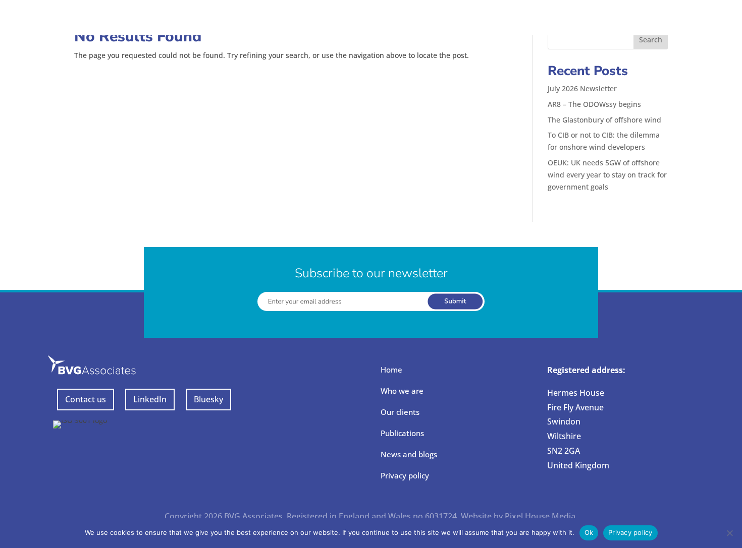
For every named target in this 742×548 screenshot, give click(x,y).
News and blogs (409, 454)
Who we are (402, 391)
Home (391, 369)
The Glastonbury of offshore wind (604, 120)
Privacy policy (405, 475)
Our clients (400, 412)
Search (650, 39)
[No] (729, 533)
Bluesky (208, 399)
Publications (402, 433)
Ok (589, 532)
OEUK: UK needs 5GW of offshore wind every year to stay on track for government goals (607, 175)
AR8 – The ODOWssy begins (594, 104)
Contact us (85, 399)
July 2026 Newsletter (582, 88)
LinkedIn (150, 399)
